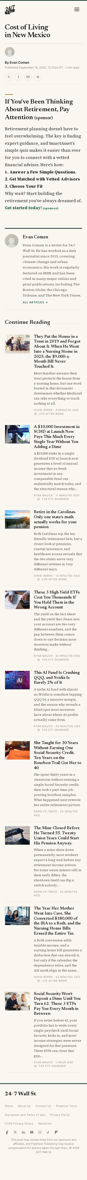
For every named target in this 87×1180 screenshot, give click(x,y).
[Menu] (77, 9)
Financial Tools (66, 1106)
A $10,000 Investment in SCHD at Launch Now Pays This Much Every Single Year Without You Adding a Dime (57, 437)
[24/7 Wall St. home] (10, 9)
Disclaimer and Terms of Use (25, 1115)
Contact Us (43, 1106)
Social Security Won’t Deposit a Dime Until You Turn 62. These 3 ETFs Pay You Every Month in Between (57, 1004)
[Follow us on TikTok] (48, 1132)
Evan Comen (19, 62)
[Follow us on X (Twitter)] (15, 1132)
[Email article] (28, 77)
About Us (24, 1106)
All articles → (35, 302)
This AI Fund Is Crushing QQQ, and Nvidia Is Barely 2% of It (57, 678)
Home (9, 1106)
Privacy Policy (60, 1115)
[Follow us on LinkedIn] (23, 1132)
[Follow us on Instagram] (40, 1132)
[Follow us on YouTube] (31, 1132)
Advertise (44, 1123)
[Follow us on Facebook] (7, 1132)
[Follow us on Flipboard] (56, 1132)
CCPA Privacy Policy (19, 1123)
